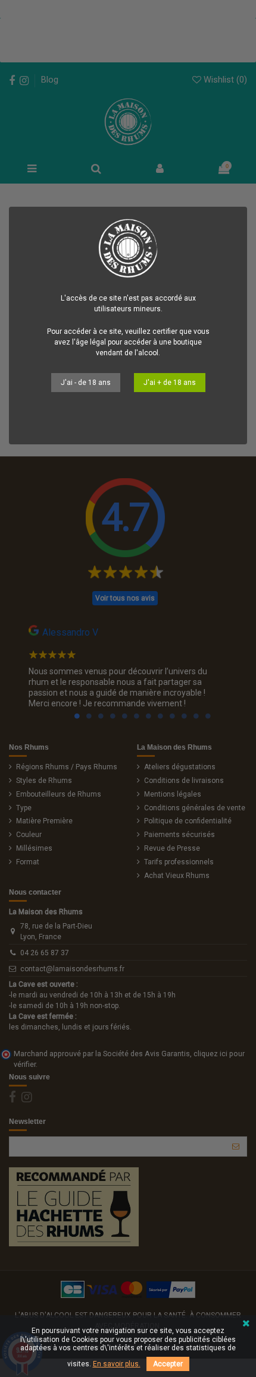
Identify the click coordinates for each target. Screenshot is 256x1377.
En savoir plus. (117, 1364)
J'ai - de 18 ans (86, 382)
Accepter (168, 1364)
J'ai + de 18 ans (169, 382)
